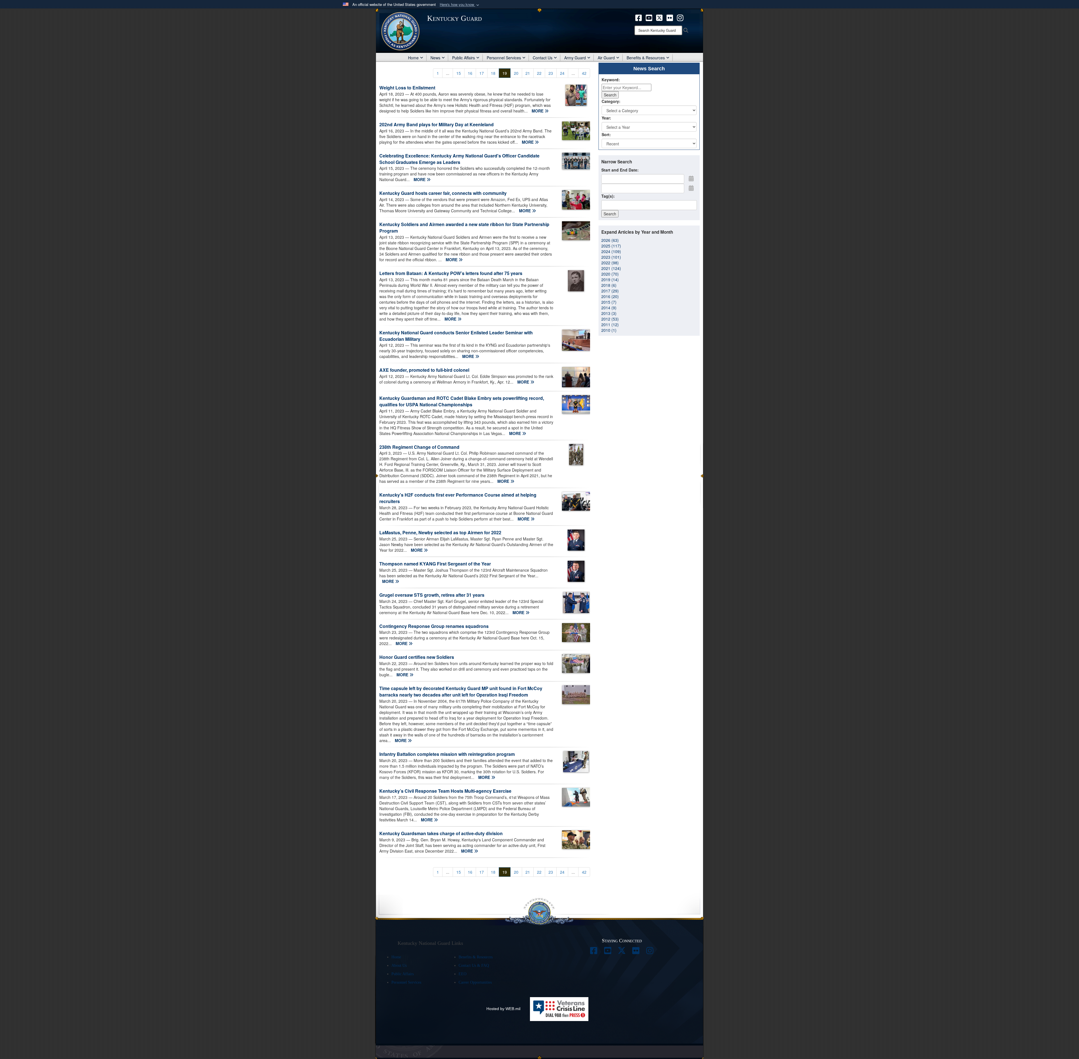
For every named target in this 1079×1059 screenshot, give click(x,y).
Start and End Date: (620, 170)
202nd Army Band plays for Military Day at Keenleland (436, 124)
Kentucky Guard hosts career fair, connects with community (443, 193)
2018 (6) (608, 285)
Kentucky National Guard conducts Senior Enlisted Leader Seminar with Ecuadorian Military (456, 335)
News (435, 57)
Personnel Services (504, 57)
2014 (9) (608, 307)
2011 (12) (610, 324)
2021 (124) (611, 268)
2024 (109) (611, 251)
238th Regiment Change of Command (419, 447)
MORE (538, 111)
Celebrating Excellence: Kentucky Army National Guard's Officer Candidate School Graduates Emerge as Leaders (459, 158)
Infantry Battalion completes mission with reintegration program (447, 754)
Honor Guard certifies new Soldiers (416, 657)
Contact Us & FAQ (474, 965)
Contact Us (542, 57)
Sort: (606, 134)
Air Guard (606, 57)
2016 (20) (610, 296)
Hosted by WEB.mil (503, 1008)
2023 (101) (611, 257)
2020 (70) (610, 274)
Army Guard (575, 57)
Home (413, 57)
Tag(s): (608, 196)
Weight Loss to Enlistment (407, 87)
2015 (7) (608, 302)
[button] (460, 5)
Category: (611, 101)
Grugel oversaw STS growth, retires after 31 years (431, 595)
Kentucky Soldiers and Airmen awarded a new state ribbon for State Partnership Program (464, 227)
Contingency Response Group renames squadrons (434, 626)
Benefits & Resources (646, 57)
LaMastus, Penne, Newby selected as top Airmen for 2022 (440, 532)
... (447, 73)
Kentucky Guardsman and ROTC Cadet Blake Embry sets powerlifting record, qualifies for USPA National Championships (461, 401)
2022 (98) (610, 262)
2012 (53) (610, 319)
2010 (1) (608, 330)
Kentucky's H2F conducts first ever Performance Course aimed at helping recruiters (457, 498)
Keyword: (611, 79)
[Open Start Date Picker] (691, 178)
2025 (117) (611, 246)
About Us (399, 965)
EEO (462, 974)
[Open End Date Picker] (691, 187)
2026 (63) (610, 240)
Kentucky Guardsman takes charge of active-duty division (441, 833)
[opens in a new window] (638, 17)
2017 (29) (610, 291)
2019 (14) (610, 279)
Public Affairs (463, 57)
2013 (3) (608, 313)
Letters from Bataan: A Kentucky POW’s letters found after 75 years (450, 273)
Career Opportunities (475, 982)
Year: (606, 118)
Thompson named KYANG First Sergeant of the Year (435, 563)
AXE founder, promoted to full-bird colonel (424, 370)
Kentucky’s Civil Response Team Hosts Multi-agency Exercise (445, 791)
